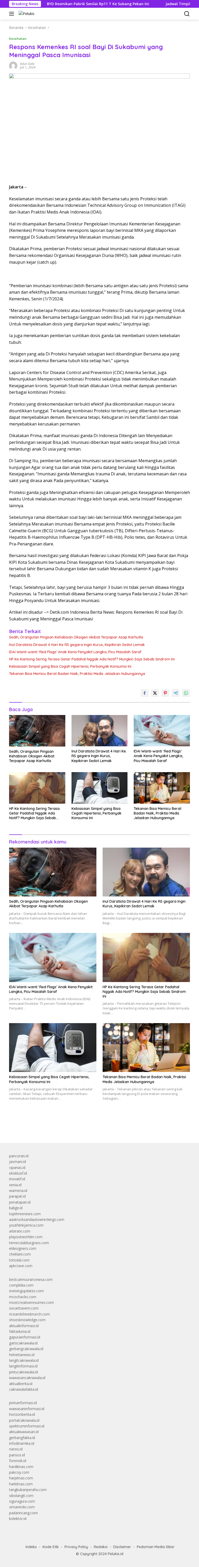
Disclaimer (122, 1547)
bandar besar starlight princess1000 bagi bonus (48, 1126)
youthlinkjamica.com (26, 1225)
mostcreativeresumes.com (31, 1302)
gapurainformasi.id (24, 1337)
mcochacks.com (22, 1296)
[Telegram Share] (176, 693)
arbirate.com (19, 1231)
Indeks (31, 1547)
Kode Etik (50, 1547)
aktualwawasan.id (24, 1431)
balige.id (16, 1207)
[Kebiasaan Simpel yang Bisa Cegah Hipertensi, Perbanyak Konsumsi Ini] (100, 787)
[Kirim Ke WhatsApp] (186, 693)
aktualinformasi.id (24, 1325)
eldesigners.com (22, 1248)
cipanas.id (17, 1167)
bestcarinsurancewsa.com (31, 1279)
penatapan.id (20, 1202)
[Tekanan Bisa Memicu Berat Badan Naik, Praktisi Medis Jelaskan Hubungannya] (162, 787)
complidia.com (21, 1285)
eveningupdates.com (26, 1290)
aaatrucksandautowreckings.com (36, 1219)
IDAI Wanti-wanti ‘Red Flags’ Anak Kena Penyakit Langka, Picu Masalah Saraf (75, 652)
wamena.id (18, 1190)
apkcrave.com (20, 1265)
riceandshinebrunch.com (29, 1314)
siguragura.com (22, 1501)
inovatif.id (17, 1178)
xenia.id (15, 1184)
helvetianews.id (21, 1354)
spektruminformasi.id (26, 1426)
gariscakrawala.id (23, 1343)
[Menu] (12, 13)
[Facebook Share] (144, 693)
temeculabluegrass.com (29, 1242)
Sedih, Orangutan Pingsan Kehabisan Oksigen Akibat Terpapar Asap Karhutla (76, 637)
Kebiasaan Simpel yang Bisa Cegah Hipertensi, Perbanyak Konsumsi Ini (70, 666)
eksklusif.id (18, 1173)
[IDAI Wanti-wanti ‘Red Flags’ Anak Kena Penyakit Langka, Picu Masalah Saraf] (162, 730)
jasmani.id (17, 1161)
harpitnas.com (21, 1477)
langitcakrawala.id (24, 1360)
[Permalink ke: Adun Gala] (13, 65)
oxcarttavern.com (24, 1308)
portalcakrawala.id (24, 1420)
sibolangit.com (21, 1495)
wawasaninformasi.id (26, 1408)
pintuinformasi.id (23, 1402)
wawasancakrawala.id (27, 1377)
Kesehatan (17, 38)
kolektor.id (17, 1518)
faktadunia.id (19, 1331)
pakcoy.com (19, 1472)
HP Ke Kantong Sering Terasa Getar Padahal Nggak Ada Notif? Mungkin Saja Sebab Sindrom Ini (92, 659)
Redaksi (101, 1547)
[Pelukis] (25, 14)
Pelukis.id (115, 1553)
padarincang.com (23, 1512)
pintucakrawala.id (23, 1372)
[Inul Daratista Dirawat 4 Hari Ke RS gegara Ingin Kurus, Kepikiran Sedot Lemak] (100, 730)
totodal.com (19, 1260)
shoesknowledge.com (27, 1319)
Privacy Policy (76, 1547)
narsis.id (16, 1449)
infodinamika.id (21, 1443)
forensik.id (17, 1460)
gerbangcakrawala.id (26, 1348)
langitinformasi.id (23, 1366)
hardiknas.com (21, 1466)
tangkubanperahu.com (28, 1489)
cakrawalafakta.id (23, 1389)
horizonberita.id (22, 1414)
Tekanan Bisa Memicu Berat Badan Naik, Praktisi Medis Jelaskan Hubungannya (77, 673)
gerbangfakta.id (22, 1437)
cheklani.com (20, 1254)
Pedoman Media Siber (156, 1547)
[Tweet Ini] (155, 693)
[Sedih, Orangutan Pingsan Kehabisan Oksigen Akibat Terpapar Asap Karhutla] (37, 731)
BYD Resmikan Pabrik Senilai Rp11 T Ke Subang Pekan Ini (67, 4)
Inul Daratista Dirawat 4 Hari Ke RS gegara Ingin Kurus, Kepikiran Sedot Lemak (77, 644)
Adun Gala (27, 64)
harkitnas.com (21, 1483)
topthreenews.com (25, 1213)
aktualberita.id (20, 1383)
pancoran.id (19, 1155)
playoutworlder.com (25, 1236)
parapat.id (17, 1196)
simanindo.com (22, 1506)
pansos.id (17, 1454)
